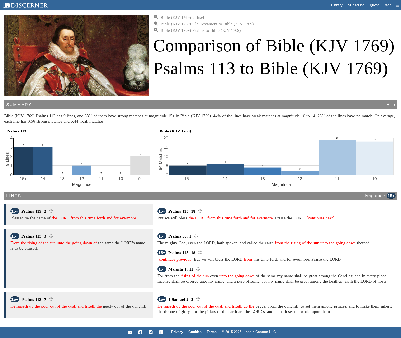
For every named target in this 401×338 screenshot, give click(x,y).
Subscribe (356, 5)
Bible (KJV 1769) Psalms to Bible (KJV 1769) (201, 30)
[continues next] (320, 218)
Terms (212, 332)
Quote (374, 5)
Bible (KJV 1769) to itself (183, 17)
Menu (389, 5)
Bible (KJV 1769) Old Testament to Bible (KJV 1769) (207, 24)
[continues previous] (175, 259)
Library (337, 5)
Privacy (177, 332)
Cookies (195, 332)
